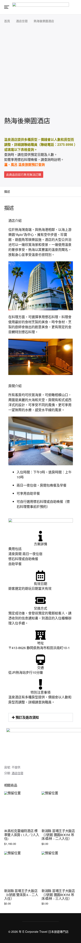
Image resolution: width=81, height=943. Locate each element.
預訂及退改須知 (27, 717)
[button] (41, 717)
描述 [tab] (7, 191)
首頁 (7, 21)
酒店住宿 (22, 21)
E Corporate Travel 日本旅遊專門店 (45, 931)
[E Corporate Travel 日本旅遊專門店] (40, 7)
